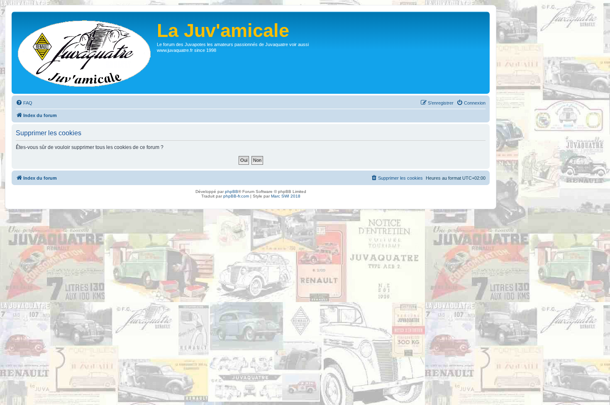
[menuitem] (24, 103)
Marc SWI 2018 (285, 196)
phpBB (231, 191)
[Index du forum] (85, 53)
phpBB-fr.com (236, 196)
